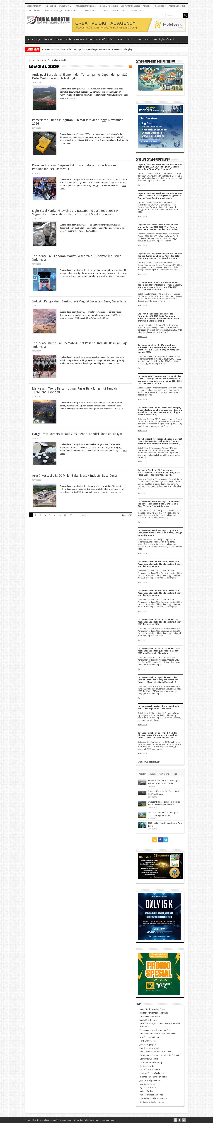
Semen (120, 39)
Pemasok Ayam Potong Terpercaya (155, 1051)
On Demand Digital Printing (152, 1102)
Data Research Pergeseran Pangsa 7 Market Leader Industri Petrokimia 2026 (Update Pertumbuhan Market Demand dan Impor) (160, 441)
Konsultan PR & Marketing (154, 6)
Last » (83, 515)
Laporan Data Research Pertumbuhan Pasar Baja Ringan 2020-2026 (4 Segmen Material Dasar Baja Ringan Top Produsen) (160, 166)
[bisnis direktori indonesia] (159, 994)
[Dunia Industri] (48, 21)
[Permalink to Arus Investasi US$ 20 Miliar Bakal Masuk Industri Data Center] (44, 507)
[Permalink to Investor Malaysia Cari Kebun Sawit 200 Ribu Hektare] (142, 794)
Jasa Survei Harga (147, 1084)
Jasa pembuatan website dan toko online (158, 1033)
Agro (30, 39)
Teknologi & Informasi (164, 39)
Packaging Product (177, 6)
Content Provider (34, 10)
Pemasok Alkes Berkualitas (151, 1095)
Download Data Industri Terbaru (153, 160)
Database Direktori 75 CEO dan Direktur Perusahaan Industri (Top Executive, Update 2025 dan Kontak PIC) (160, 621)
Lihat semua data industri (149, 762)
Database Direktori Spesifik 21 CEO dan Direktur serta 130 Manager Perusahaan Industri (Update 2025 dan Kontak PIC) (158, 735)
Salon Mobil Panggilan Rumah (153, 1009)
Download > (142, 185)
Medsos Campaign (53, 10)
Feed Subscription (130, 66)
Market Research (89, 10)
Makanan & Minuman (83, 39)
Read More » (71, 98)
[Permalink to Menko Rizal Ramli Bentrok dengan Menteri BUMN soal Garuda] (142, 784)
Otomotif (100, 39)
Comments (164, 774)
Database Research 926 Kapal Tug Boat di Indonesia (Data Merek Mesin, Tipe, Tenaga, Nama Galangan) (160, 532)
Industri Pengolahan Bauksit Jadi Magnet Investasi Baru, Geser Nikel (79, 301)
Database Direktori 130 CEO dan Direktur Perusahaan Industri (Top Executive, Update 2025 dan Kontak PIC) (160, 564)
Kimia (68, 39)
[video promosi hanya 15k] (159, 939)
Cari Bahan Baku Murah (150, 1069)
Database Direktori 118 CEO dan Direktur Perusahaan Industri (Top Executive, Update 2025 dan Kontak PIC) (160, 592)
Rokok (111, 39)
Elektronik (48, 39)
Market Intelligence (148, 1020)
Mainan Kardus (146, 1091)
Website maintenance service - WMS (100, 1120)
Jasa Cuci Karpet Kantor (150, 1037)
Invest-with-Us (65, 6)
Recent (152, 774)
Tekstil (129, 39)
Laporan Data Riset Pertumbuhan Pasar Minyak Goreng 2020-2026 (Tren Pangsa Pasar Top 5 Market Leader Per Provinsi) (158, 227)
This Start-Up (50, 6)
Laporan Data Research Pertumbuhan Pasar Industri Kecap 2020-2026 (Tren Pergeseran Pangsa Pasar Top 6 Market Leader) (160, 195)
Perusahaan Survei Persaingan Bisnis (156, 1030)
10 (59, 515)
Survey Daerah (137, 10)
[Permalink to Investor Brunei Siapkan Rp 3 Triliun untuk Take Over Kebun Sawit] (142, 806)
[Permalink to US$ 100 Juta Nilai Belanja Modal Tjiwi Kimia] (142, 828)
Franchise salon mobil (149, 1048)
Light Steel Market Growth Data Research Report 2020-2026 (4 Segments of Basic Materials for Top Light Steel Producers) (75, 212)
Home (43, 60)
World (147, 39)
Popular (142, 774)
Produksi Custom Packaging (152, 1073)
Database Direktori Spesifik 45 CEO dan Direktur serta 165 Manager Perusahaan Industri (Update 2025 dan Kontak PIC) (158, 679)
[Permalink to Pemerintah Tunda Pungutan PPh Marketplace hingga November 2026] (44, 155)
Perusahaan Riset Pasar (150, 1016)
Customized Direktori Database (114, 10)
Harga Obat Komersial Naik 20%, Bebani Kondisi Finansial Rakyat (77, 434)
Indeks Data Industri (108, 6)
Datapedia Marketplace (85, 6)
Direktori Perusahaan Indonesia (154, 1013)
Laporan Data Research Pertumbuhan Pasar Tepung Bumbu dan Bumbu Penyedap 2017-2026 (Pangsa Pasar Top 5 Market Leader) (160, 255)
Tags (174, 774)
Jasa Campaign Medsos (150, 1080)
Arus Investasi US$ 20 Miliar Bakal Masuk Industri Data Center (75, 475)
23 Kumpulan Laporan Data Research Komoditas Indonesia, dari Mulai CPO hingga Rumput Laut (84, 49)
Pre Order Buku (72, 10)
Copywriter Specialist (130, 6)
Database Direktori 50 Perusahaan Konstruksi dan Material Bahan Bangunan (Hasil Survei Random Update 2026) (159, 472)
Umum (138, 39)
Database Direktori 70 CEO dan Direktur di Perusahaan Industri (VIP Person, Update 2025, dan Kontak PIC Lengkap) (159, 650)
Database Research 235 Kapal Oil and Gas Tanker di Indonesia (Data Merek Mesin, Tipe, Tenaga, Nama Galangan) (158, 503)
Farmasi (59, 39)
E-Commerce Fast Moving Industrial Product (159, 1055)
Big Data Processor (148, 1087)
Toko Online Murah (148, 1041)
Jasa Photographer (148, 1044)
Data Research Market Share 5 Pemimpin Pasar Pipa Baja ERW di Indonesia (158, 707)
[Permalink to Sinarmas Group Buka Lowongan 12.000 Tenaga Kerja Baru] (142, 817)
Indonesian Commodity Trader (153, 1077)
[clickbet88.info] (129, 31)
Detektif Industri (34, 6)
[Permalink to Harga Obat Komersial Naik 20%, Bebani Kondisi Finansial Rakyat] (44, 465)
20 (65, 515)
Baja (38, 39)
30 (71, 515)
